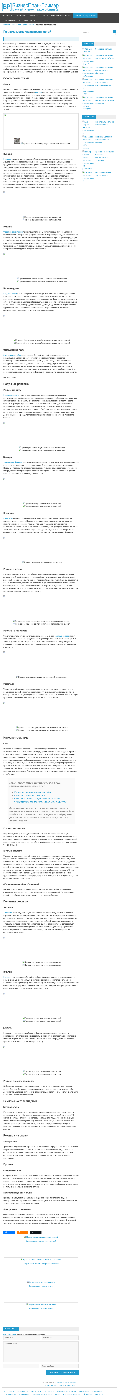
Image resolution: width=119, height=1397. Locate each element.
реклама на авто (62, 636)
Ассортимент (29, 20)
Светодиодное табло (12, 355)
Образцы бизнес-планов (61, 15)
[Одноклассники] (23, 1233)
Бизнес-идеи (23, 1391)
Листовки (8, 913)
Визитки (6, 977)
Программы (97, 1391)
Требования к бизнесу (11, 20)
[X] (36, 1233)
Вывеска (7, 159)
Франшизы (34, 15)
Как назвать (21, 15)
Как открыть (7, 15)
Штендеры (8, 518)
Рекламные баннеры (13, 462)
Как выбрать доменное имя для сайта (32, 792)
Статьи (45, 15)
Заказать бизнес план (67, 1385)
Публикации (24, 1394)
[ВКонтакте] (9, 1233)
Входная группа (10, 293)
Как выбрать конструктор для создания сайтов (37, 798)
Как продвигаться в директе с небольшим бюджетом (40, 802)
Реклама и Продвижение (85, 15)
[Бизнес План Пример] (30, 12)
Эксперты (99, 1394)
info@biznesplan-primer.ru (66, 1383)
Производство (10, 1394)
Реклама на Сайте (51, 1385)
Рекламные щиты (11, 395)
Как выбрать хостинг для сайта (29, 795)
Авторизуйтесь (9, 1334)
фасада (38, 92)
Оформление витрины (13, 232)
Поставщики (84, 1391)
